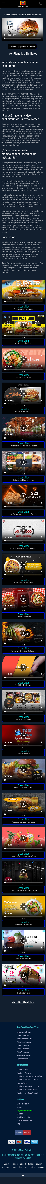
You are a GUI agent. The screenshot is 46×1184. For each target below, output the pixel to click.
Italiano (31, 1164)
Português (5, 1167)
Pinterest (27, 1132)
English (6, 1164)
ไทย (20, 1167)
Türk (25, 1167)
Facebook (18, 1132)
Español (23, 1164)
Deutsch (39, 1164)
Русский (41, 1167)
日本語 (32, 1167)
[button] (23, 292)
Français (15, 1164)
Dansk (14, 1167)
